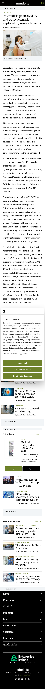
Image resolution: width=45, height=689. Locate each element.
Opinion (32, 556)
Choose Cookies (21, 369)
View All (38, 434)
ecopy (23, 439)
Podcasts (8, 612)
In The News (19, 525)
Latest (27, 525)
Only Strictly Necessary (22, 376)
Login (13, 469)
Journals (8, 638)
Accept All (22, 363)
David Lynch (22, 537)
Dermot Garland (25, 675)
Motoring (18, 542)
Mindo (7, 27)
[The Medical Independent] (42, 3)
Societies (8, 631)
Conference (6, 12)
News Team (10, 625)
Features (18, 573)
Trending (33, 525)
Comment (9, 600)
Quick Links (10, 644)
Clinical (7, 606)
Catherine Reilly (23, 582)
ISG (25, 491)
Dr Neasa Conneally (22, 556)
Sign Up (31, 469)
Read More (38, 521)
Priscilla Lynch (23, 503)
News (6, 593)
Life (5, 619)
